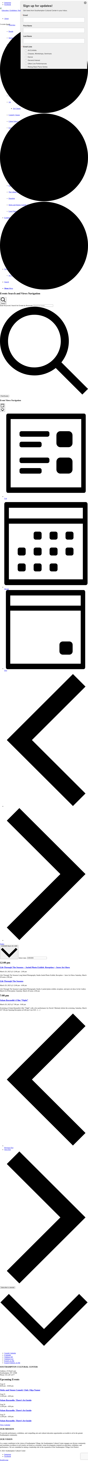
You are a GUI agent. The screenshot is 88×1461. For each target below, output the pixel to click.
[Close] (85, 2)
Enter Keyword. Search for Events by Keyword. (16, 305)
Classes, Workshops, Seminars (40, 53)
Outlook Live (8, 1359)
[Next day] (46, 940)
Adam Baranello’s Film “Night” (14, 1000)
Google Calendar (10, 1353)
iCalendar (7, 1355)
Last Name (27, 36)
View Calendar (5, 1425)
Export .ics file (9, 1361)
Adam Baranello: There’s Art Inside (15, 1400)
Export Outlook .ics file (12, 1363)
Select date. (23, 958)
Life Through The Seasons (11, 981)
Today (2, 944)
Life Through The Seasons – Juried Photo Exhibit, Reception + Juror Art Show (35, 967)
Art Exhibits (32, 50)
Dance (30, 57)
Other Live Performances (37, 63)
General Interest (34, 60)
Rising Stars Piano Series (37, 67)
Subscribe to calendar (7, 1287)
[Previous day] (46, 806)
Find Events (4, 396)
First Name (27, 26)
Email (25, 15)
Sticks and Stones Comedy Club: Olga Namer (20, 1390)
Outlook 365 (8, 1357)
